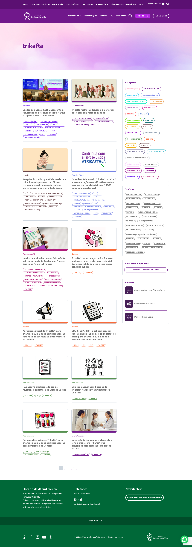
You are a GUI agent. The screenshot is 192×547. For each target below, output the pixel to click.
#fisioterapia (159, 243)
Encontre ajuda (90, 16)
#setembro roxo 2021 (135, 252)
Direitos (130, 114)
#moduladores (79, 398)
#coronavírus (132, 207)
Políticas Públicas (135, 152)
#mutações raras (90, 210)
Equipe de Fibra (133, 120)
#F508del (76, 203)
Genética (147, 126)
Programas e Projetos (40, 4)
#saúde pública (40, 131)
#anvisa (146, 243)
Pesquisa (145, 145)
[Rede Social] (24, 537)
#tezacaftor (106, 213)
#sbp (83, 345)
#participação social (81, 213)
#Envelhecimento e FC (81, 118)
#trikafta (52, 134)
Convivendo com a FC (136, 101)
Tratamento (132, 177)
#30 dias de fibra (133, 243)
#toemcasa (131, 234)
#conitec (27, 124)
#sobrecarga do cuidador (35, 206)
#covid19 (130, 239)
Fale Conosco (87, 4)
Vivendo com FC (150, 177)
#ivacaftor (109, 206)
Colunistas (132, 95)
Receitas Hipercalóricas (137, 158)
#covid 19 (130, 212)
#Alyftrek (28, 395)
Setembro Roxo (133, 170)
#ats (25, 193)
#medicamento (132, 216)
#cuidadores (29, 197)
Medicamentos (133, 139)
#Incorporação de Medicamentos (86, 206)
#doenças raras (145, 221)
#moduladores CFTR (32, 282)
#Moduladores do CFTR (82, 121)
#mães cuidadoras (53, 279)
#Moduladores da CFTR (33, 200)
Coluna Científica (151, 89)
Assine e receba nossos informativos (144, 498)
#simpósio (130, 221)
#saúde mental (30, 286)
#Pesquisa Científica (104, 121)
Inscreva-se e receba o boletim (146, 270)
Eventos (149, 120)
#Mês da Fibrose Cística (148, 212)
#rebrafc (27, 131)
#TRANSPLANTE (132, 248)
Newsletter (121, 16)
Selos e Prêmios (72, 4)
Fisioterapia (132, 126)
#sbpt (53, 131)
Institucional (133, 133)
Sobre (25, 4)
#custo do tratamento (33, 276)
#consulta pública (80, 200)
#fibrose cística (41, 124)
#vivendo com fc (133, 203)
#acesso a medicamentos (34, 269)
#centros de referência (34, 273)
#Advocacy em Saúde (81, 193)
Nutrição (131, 145)
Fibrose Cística (74, 16)
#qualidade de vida (32, 203)
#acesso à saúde (30, 121)
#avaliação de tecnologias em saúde (46, 193)
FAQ (111, 16)
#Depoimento (149, 199)
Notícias (103, 16)
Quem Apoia (57, 4)
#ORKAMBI (157, 239)
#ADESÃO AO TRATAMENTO (152, 248)
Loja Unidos (161, 16)
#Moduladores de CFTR (54, 128)
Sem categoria (151, 164)
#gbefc (54, 124)
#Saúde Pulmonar (80, 125)
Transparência (102, 4)
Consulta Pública (150, 95)
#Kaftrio (76, 210)
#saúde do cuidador (52, 203)
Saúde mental (133, 164)
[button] (184, 539)
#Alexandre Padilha (48, 121)
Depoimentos (132, 108)
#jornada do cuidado (33, 279)
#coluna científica (80, 454)
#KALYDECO (148, 230)
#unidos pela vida (31, 137)
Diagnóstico (149, 108)
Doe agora (143, 16)
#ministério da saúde (33, 128)
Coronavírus (156, 101)
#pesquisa (50, 200)
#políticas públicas (147, 234)
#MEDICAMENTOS (133, 230)
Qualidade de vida (156, 152)
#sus (42, 134)
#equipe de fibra (149, 216)
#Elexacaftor (98, 200)
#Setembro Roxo (30, 134)
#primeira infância (52, 282)
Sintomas (150, 170)
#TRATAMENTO (143, 239)
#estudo (41, 197)
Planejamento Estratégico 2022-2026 (127, 4)
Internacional (151, 133)
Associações (132, 89)
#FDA (37, 395)
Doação (143, 114)
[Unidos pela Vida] (35, 16)
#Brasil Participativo (81, 197)
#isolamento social (134, 225)
